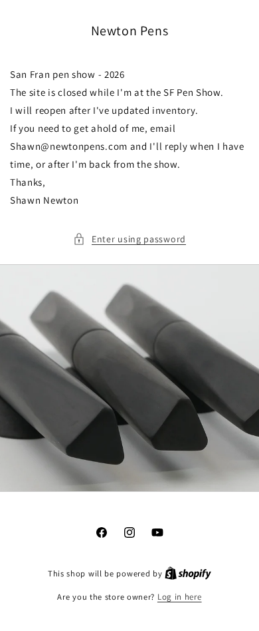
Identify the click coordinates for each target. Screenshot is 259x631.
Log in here (179, 596)
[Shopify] (188, 573)
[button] (129, 239)
